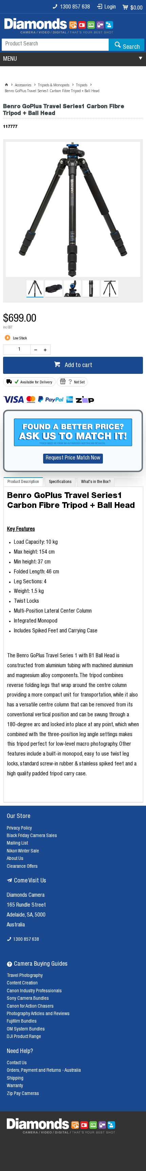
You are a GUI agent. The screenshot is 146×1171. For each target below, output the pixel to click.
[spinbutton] (18, 349)
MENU (10, 59)
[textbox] (55, 45)
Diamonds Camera (25, 895)
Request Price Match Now (73, 458)
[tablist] (73, 640)
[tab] (23, 481)
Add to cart (77, 366)
